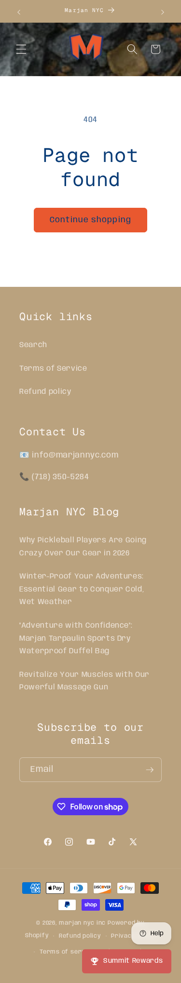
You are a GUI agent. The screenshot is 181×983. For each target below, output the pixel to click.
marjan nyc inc (82, 923)
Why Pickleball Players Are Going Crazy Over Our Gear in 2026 (83, 547)
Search (33, 345)
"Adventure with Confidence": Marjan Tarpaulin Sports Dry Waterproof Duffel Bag (75, 638)
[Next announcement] (162, 12)
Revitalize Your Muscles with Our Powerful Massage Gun (84, 681)
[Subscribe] (149, 769)
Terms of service (67, 952)
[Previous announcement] (18, 12)
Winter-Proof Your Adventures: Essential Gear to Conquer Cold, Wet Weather (81, 589)
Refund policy (45, 392)
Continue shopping (90, 220)
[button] (21, 49)
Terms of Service (53, 369)
